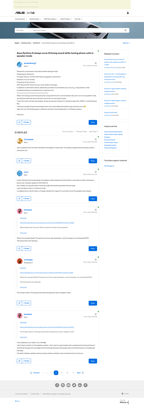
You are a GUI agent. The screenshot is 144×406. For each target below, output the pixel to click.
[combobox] (80, 30)
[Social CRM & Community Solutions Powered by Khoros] (124, 402)
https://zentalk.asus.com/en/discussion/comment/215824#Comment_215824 (47, 223)
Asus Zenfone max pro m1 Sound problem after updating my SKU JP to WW (115, 62)
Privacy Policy (35, 394)
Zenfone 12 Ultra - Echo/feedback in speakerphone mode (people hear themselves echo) (115, 76)
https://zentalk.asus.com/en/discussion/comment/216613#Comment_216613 (46, 273)
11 (73, 373)
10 (67, 373)
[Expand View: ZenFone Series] (41, 19)
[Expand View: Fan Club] (82, 19)
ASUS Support (109, 166)
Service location (109, 140)
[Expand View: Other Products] (71, 19)
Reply (93, 122)
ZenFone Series (26, 43)
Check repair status (111, 142)
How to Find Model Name (113, 132)
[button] (19, 122)
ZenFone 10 (109, 115)
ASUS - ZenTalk (25, 12)
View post (23, 233)
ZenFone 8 (36, 43)
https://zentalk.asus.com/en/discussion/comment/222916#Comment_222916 (47, 327)
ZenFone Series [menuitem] (34, 19)
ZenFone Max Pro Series (112, 67)
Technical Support (110, 148)
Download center (110, 145)
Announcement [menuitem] (20, 19)
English (17, 43)
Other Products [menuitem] (65, 19)
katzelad (23, 268)
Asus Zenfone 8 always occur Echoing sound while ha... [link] (58, 43)
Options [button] (125, 43)
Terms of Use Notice (21, 394)
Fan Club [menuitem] (77, 19)
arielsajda (23, 218)
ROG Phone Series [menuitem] (50, 19)
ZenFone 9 (108, 94)
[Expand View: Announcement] (26, 19)
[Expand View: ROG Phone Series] (57, 19)
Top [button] (18, 401)
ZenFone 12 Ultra (110, 82)
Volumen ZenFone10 (110, 112)
